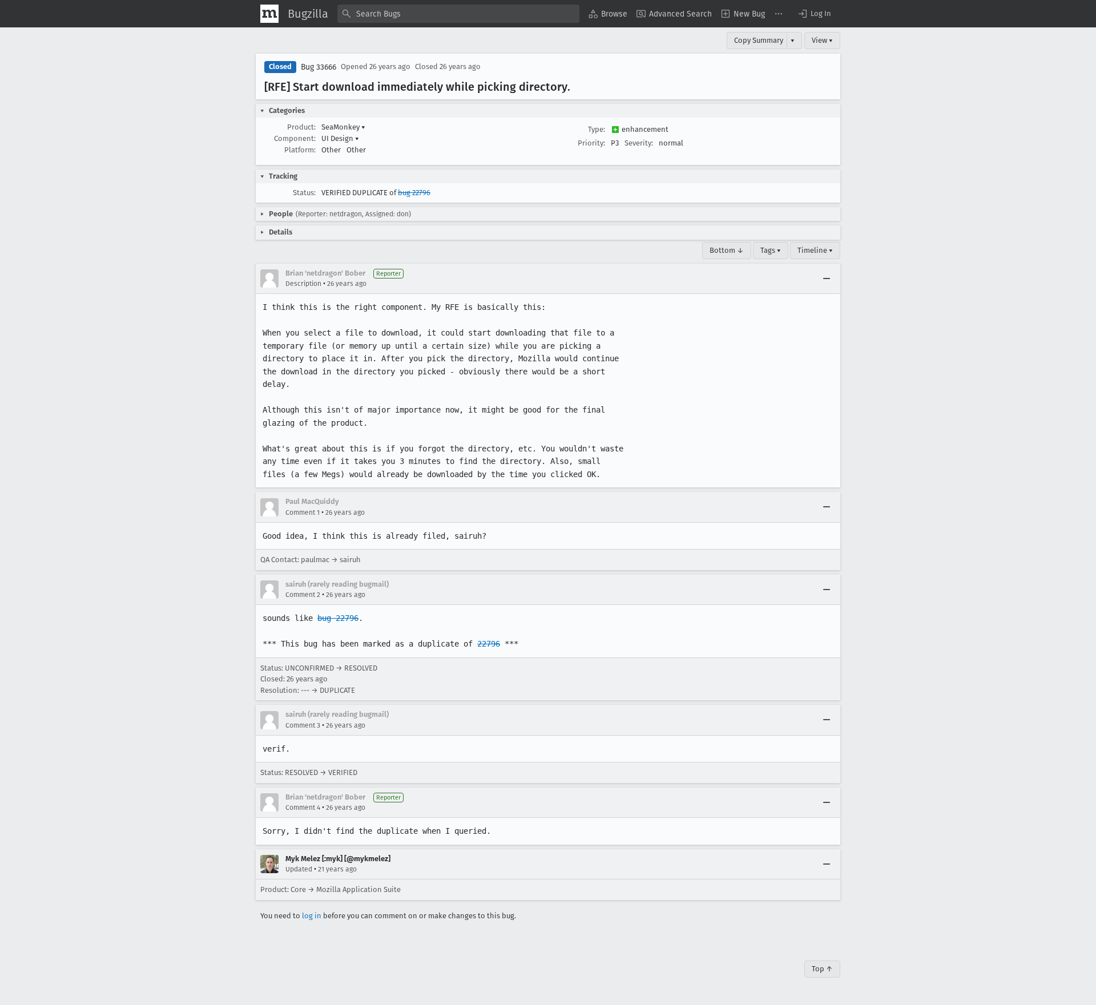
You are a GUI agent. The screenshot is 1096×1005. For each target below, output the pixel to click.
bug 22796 (414, 192)
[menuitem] (608, 14)
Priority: (591, 143)
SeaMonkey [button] (343, 127)
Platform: (300, 150)
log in (311, 915)
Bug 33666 (318, 67)
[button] (814, 14)
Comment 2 (302, 595)
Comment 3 (302, 725)
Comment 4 (302, 808)
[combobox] (458, 14)
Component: (295, 138)
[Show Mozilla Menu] (269, 14)
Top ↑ (822, 968)
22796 (488, 643)
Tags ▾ (770, 250)
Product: (301, 127)
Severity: (638, 143)
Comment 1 (302, 512)
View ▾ (822, 40)
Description (303, 284)
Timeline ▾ (815, 250)
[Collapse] (826, 278)
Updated (298, 869)
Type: (596, 129)
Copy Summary (758, 40)
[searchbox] (458, 14)
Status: (304, 192)
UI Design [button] (340, 138)
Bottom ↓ (727, 250)
